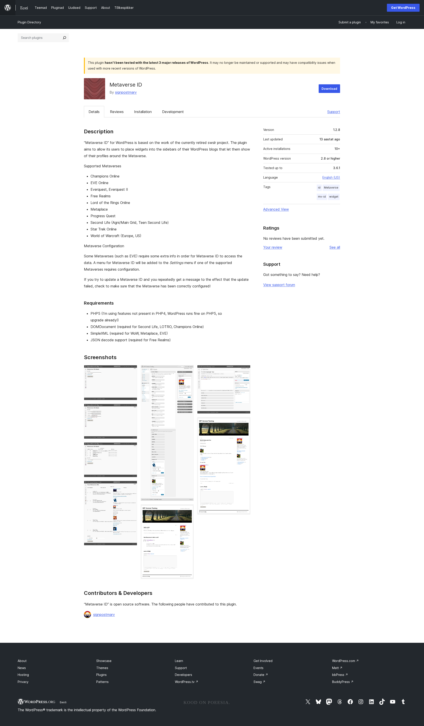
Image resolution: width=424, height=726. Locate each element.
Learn (179, 661)
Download (329, 89)
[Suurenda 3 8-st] (131, 448)
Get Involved (263, 661)
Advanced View (276, 209)
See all (334, 247)
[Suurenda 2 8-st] (131, 409)
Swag (259, 682)
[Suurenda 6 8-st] (188, 510)
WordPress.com (345, 661)
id (319, 187)
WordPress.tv (186, 682)
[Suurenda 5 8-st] (188, 371)
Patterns (102, 682)
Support (333, 111)
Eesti (63, 702)
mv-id (322, 196)
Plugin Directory (29, 22)
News (22, 668)
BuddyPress (343, 682)
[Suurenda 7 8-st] (244, 371)
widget (333, 196)
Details (94, 111)
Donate (261, 675)
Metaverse (331, 187)
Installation (143, 111)
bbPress (340, 675)
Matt (337, 668)
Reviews (117, 111)
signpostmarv (126, 92)
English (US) (331, 177)
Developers (183, 675)
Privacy (23, 682)
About (22, 661)
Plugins (101, 675)
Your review (272, 247)
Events (258, 668)
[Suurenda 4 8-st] (131, 487)
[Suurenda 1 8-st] (131, 371)
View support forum (279, 285)
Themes (102, 668)
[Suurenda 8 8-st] (244, 423)
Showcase (104, 661)
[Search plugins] (64, 37)
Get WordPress (403, 7)
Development (173, 111)
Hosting (23, 675)
